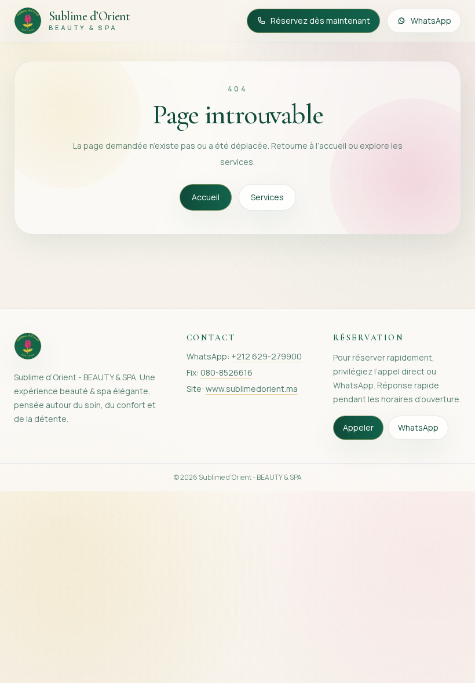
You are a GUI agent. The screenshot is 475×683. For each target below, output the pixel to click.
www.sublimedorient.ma (252, 388)
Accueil (206, 197)
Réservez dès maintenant (320, 20)
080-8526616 (226, 372)
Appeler (358, 427)
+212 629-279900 (266, 356)
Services (267, 197)
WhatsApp (431, 20)
